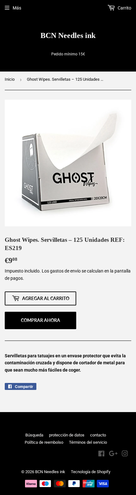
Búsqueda (34, 435)
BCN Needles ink (68, 35)
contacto (98, 435)
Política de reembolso (44, 442)
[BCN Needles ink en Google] (113, 454)
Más (17, 7)
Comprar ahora (40, 320)
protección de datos (66, 435)
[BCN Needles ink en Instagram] (125, 454)
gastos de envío (65, 270)
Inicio (10, 79)
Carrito (124, 7)
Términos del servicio (88, 442)
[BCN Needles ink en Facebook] (101, 454)
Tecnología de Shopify (90, 471)
